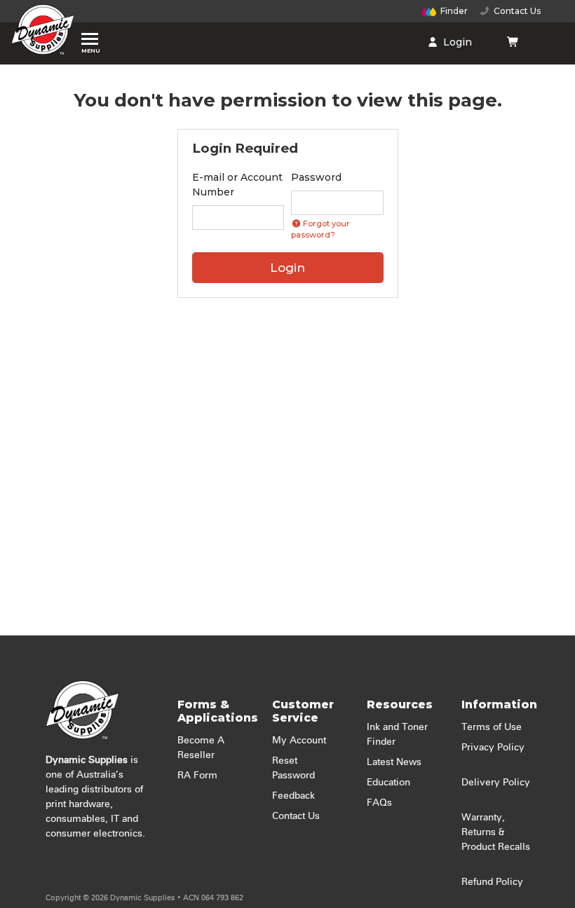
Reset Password (293, 768)
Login (456, 42)
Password (316, 177)
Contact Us (515, 11)
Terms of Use (491, 727)
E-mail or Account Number (237, 184)
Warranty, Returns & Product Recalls (495, 832)
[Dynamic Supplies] (42, 32)
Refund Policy (492, 882)
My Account (299, 740)
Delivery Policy (495, 782)
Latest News (394, 762)
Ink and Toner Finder (397, 734)
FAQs (379, 803)
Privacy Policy (493, 747)
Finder (454, 11)
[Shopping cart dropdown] (513, 42)
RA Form (197, 775)
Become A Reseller (200, 748)
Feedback (293, 796)
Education (388, 782)
